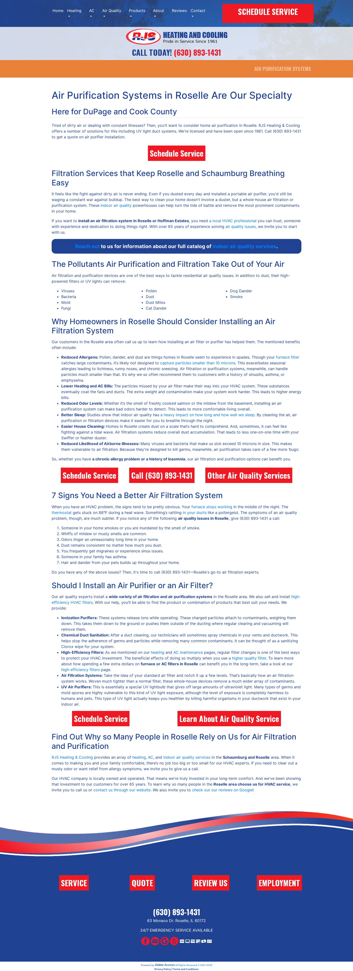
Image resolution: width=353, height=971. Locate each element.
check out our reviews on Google (222, 790)
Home (58, 10)
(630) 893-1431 (197, 52)
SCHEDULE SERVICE (268, 11)
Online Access (165, 965)
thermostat (62, 512)
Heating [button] (74, 10)
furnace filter (287, 357)
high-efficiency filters (80, 669)
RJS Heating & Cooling (72, 757)
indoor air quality (116, 205)
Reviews (179, 10)
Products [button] (137, 10)
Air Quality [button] (111, 10)
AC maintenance (188, 652)
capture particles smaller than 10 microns (197, 362)
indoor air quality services (244, 246)
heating (157, 652)
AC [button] (91, 10)
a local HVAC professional (232, 220)
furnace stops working (211, 506)
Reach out (87, 246)
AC (150, 757)
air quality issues (240, 226)
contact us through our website (122, 790)
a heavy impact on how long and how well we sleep (207, 414)
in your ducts (195, 512)
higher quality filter (249, 658)
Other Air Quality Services (248, 475)
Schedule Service (176, 153)
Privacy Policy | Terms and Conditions (176, 969)
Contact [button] (198, 10)
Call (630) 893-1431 (162, 475)
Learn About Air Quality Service (229, 718)
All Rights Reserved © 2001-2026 (193, 965)
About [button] (158, 10)
